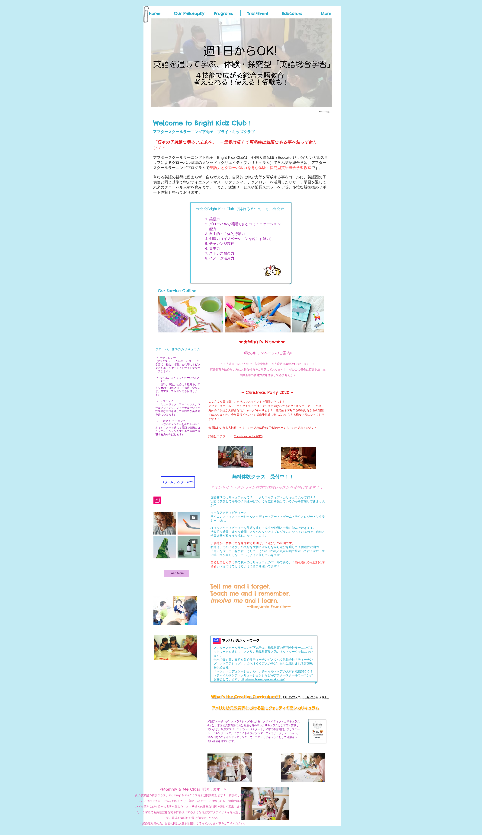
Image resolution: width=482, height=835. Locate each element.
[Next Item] (317, 314)
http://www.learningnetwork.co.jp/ (262, 679)
